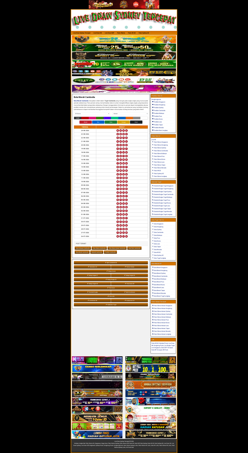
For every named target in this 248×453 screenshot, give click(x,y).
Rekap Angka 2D (111, 279)
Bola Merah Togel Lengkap (162, 296)
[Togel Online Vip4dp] (150, 377)
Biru (98, 122)
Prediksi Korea (158, 119)
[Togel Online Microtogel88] (97, 360)
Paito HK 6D (132, 33)
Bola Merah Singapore (160, 267)
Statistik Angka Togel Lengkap (163, 214)
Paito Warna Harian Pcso (161, 320)
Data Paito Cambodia (134, 248)
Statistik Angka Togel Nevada (163, 211)
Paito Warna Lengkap (160, 176)
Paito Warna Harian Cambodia (117, 248)
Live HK (154, 139)
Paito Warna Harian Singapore (163, 305)
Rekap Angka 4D (93, 283)
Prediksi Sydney (159, 107)
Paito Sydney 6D (144, 33)
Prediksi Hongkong (159, 105)
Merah (85, 122)
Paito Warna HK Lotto (144, 445)
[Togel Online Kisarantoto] (124, 72)
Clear (77, 118)
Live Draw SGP (109, 33)
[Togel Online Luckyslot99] (150, 368)
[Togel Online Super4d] (124, 56)
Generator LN (93, 267)
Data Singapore (158, 224)
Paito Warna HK (90, 443)
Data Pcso (157, 238)
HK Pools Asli (130, 447)
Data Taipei (157, 246)
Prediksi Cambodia (110, 252)
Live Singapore (156, 347)
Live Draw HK (97, 33)
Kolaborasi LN (130, 300)
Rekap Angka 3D (130, 275)
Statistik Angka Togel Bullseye (163, 197)
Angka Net (82, 443)
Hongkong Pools (159, 345)
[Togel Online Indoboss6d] (150, 360)
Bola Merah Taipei (159, 290)
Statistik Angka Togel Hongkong (163, 188)
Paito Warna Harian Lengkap (162, 334)
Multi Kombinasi (130, 292)
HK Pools (165, 350)
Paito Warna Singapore (161, 142)
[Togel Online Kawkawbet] (97, 377)
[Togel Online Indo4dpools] (97, 434)
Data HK (131, 443)
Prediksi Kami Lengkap (161, 130)
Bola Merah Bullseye (160, 279)
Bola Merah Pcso (159, 282)
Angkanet (92, 445)
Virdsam (76, 443)
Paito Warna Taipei (159, 165)
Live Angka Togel (169, 345)
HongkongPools (118, 445)
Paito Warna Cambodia (99, 248)
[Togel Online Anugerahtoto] (150, 393)
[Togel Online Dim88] (124, 47)
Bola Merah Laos (159, 287)
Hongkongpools (156, 99)
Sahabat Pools (163, 343)
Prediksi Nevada (159, 127)
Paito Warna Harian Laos (161, 325)
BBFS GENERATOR (111, 262)
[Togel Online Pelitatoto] (124, 80)
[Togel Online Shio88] (150, 426)
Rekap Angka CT (93, 275)
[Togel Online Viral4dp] (124, 89)
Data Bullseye (158, 235)
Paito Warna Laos (159, 162)
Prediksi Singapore (159, 102)
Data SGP (137, 443)
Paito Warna (121, 33)
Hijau (111, 122)
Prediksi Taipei (158, 125)
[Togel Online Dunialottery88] (150, 385)
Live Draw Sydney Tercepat (81, 33)
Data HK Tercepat (157, 350)
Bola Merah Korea (159, 284)
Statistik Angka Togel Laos (162, 206)
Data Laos (157, 244)
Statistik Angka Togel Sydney (163, 191)
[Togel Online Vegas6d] (97, 385)
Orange (124, 122)
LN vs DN (111, 296)
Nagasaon (98, 443)
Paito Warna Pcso (159, 156)
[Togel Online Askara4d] (97, 393)
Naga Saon (104, 443)
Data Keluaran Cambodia (83, 248)
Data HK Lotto (155, 445)
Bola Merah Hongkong (160, 270)
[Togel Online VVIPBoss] (124, 39)
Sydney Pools (99, 445)
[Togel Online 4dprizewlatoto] (97, 418)
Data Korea (157, 241)
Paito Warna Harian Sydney (162, 311)
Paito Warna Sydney (160, 148)
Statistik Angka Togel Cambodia (163, 194)
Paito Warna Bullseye (160, 153)
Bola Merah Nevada (160, 293)
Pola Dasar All (130, 283)
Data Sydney (158, 229)
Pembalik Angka (93, 292)
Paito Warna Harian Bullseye (162, 317)
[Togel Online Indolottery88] (150, 401)
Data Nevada (158, 249)
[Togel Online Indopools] (150, 418)
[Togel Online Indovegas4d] (150, 434)
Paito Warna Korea (159, 159)
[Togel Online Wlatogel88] (97, 410)
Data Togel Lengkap (160, 258)
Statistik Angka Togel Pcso (162, 200)
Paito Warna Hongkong (161, 145)
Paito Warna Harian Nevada (162, 331)
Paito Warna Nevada (160, 168)
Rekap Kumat (112, 271)
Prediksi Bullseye (159, 113)
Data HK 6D (157, 252)
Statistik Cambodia (97, 252)
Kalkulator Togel (111, 304)
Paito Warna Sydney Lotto (131, 445)
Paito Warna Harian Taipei (162, 328)
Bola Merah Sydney (160, 273)
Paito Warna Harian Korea (161, 322)
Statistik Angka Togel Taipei (162, 208)
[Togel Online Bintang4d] (97, 401)
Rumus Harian (130, 267)
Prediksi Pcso (158, 116)
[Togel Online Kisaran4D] (124, 64)
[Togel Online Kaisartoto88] (97, 426)
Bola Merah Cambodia (84, 97)
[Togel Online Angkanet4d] (150, 410)
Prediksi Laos (158, 122)
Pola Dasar (112, 288)
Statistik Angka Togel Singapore (163, 186)
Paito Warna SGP (124, 443)
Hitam (136, 122)
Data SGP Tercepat (167, 347)
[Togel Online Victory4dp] (97, 368)
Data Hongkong (158, 227)
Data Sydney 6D (159, 255)
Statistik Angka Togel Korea (162, 203)
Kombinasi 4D (93, 300)
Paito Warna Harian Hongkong (163, 308)
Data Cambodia (158, 232)
